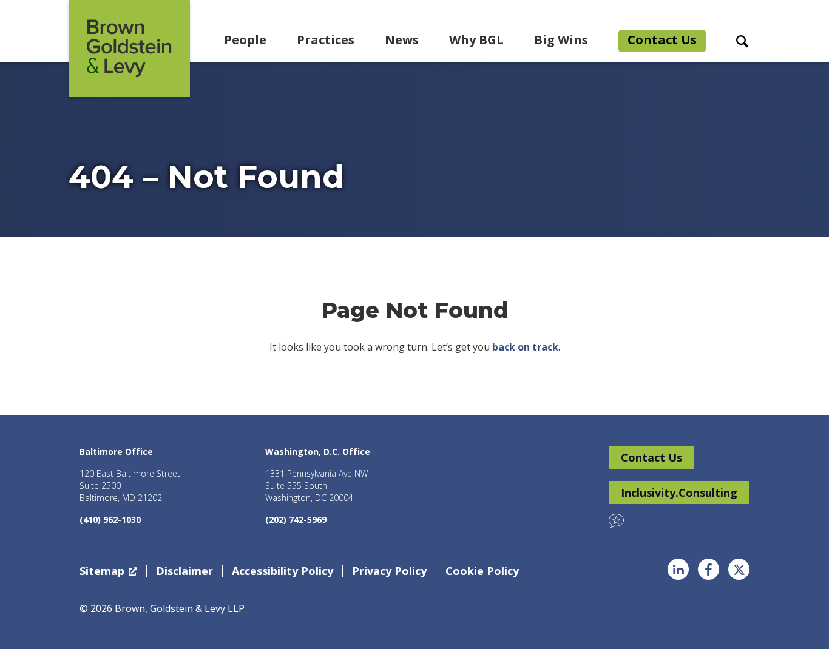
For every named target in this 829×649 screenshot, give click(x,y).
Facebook (708, 569)
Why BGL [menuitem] (476, 40)
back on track (525, 347)
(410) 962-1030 (110, 519)
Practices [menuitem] (325, 40)
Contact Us (651, 457)
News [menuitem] (402, 40)
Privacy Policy (389, 571)
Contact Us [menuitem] (662, 40)
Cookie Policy (482, 571)
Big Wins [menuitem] (561, 40)
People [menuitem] (245, 40)
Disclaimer (184, 571)
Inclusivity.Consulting (679, 492)
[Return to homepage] (129, 48)
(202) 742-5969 (296, 519)
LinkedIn (678, 569)
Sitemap (102, 571)
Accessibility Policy (282, 571)
